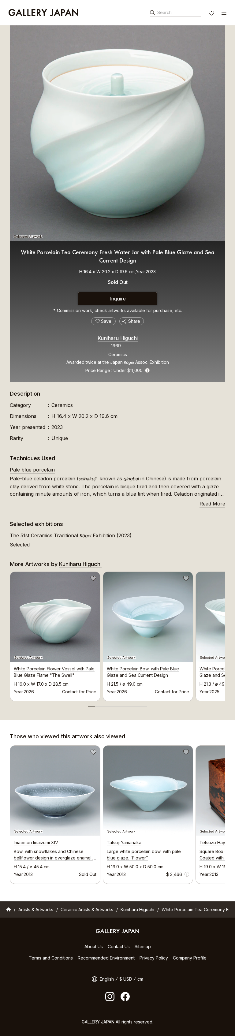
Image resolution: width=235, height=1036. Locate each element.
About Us (93, 946)
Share (134, 321)
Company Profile (190, 957)
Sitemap (143, 946)
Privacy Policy (154, 957)
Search (164, 12)
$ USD (125, 979)
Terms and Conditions (51, 957)
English (107, 979)
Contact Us (119, 946)
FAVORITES (212, 13)
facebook (125, 996)
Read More (212, 504)
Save (92, 579)
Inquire (118, 299)
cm (140, 979)
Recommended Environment (106, 957)
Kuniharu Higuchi (118, 338)
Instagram (109, 996)
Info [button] (147, 370)
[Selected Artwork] (117, 133)
